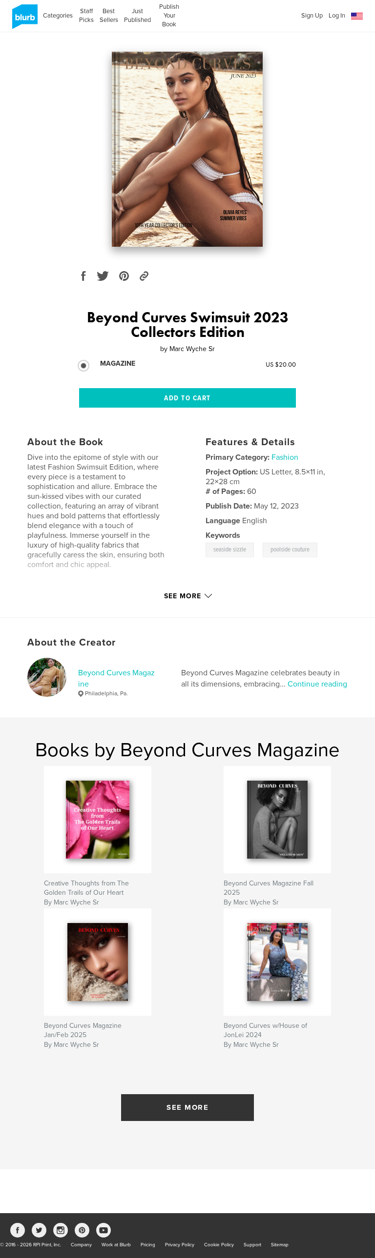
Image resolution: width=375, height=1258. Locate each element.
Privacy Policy (179, 1245)
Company (81, 1245)
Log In (337, 16)
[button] (357, 16)
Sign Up (312, 16)
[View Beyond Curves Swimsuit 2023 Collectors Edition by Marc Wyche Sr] (187, 149)
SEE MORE (187, 1107)
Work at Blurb (116, 1245)
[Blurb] (23, 20)
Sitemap (280, 1245)
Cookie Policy (219, 1245)
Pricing (148, 1245)
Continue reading (317, 684)
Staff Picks (86, 15)
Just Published (137, 15)
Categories (58, 16)
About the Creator (71, 643)
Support (252, 1245)
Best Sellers (109, 15)
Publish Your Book (169, 15)
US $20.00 (281, 364)
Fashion (284, 457)
